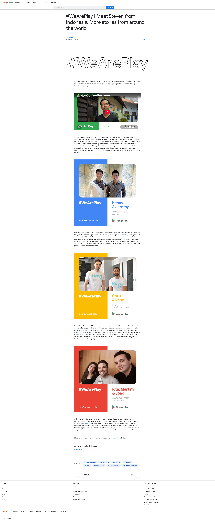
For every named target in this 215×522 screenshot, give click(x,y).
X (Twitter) (4, 497)
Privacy (9, 518)
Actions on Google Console (151, 497)
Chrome (31, 511)
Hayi (80, 330)
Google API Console (149, 486)
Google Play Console (149, 491)
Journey (122, 235)
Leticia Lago (69, 37)
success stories (104, 462)
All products (63, 511)
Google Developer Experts (80, 491)
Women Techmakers (78, 497)
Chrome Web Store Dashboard (152, 502)
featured (87, 465)
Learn (41, 2)
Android (23, 511)
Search (110, 7)
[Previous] (77, 475)
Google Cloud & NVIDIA (79, 499)
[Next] (138, 475)
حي (83, 330)
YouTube (53, 2)
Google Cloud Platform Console (152, 488)
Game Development (90, 462)
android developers (113, 465)
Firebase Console (148, 494)
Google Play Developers (130, 465)
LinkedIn (4, 494)
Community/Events (30, 2)
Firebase (38, 511)
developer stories (99, 465)
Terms (3, 518)
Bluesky (4, 488)
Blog (47, 2)
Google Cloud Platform (50, 511)
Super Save (88, 423)
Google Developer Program (80, 486)
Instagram (4, 491)
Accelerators (76, 494)
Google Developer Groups (80, 488)
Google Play (116, 462)
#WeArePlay (115, 438)
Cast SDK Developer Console (151, 499)
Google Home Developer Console (153, 505)
